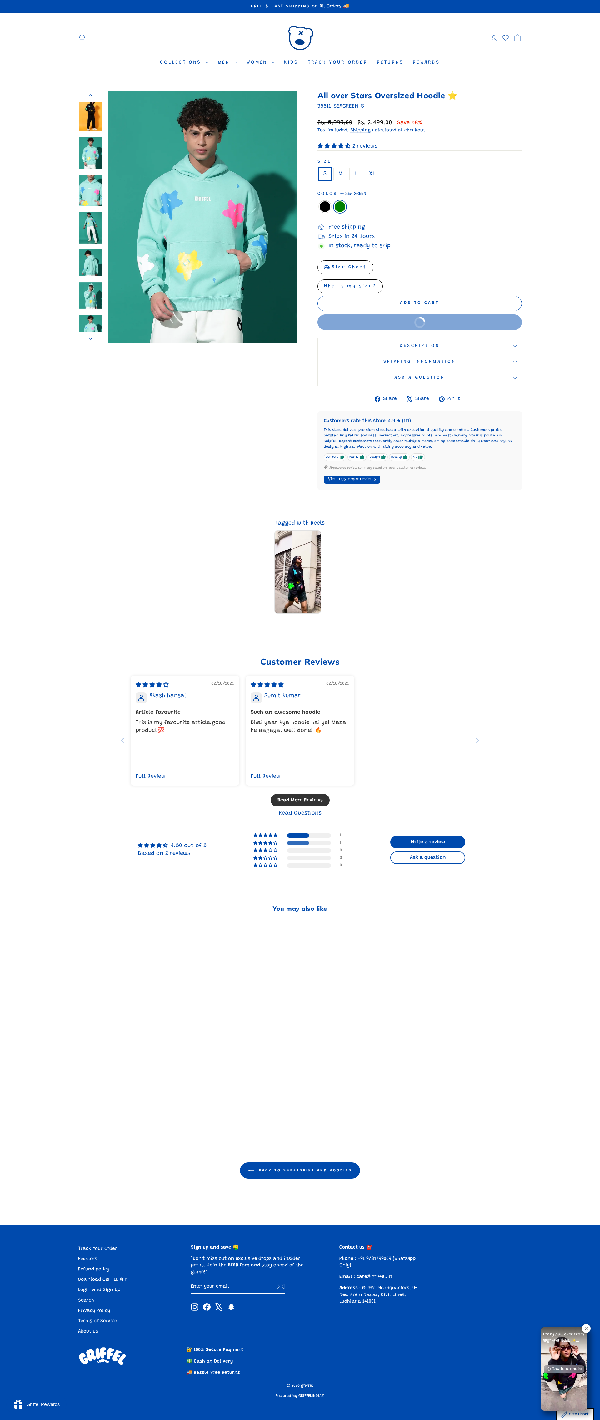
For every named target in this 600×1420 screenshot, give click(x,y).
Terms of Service (97, 1321)
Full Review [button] (151, 776)
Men (225, 62)
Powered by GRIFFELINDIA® (300, 1396)
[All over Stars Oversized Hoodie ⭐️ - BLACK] (127, 1110)
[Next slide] (477, 740)
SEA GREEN (340, 206)
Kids (291, 62)
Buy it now (377, 325)
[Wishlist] (505, 38)
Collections (181, 62)
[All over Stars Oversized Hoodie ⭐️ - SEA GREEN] (135, 1110)
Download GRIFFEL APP (102, 1279)
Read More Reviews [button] (300, 800)
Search (86, 1300)
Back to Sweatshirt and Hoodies (304, 1170)
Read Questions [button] (300, 813)
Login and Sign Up (99, 1290)
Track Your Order (338, 62)
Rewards (426, 62)
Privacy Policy (94, 1311)
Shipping (360, 130)
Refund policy (93, 1269)
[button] (335, 146)
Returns (390, 62)
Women (258, 62)
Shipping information (419, 361)
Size (324, 161)
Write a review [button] (428, 842)
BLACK (325, 206)
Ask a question (419, 377)
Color (342, 193)
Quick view (131, 1078)
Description (420, 345)
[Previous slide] (123, 740)
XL (372, 174)
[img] (152, 685)
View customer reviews (352, 479)
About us (88, 1331)
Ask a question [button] (428, 857)
